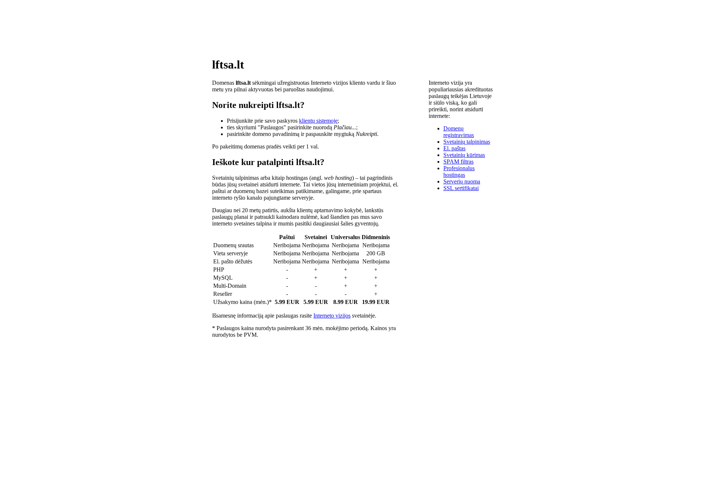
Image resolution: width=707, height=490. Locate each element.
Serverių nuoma (461, 181)
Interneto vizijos (332, 315)
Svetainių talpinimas (466, 142)
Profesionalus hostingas (459, 171)
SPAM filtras (458, 161)
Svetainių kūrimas (464, 155)
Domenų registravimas (458, 131)
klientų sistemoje (318, 121)
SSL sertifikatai (461, 188)
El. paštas (454, 148)
